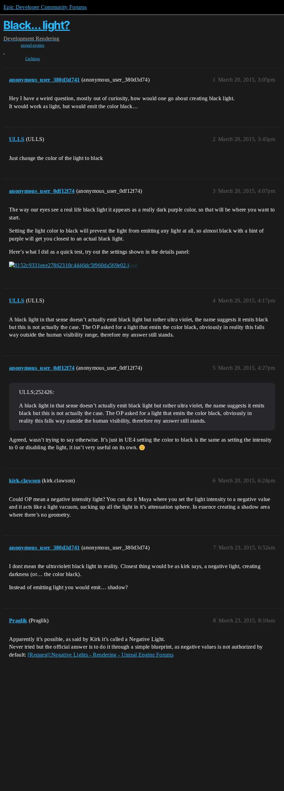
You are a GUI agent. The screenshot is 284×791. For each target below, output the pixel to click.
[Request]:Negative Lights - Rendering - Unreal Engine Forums (101, 655)
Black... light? (36, 25)
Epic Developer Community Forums (45, 7)
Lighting (32, 58)
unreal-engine (32, 45)
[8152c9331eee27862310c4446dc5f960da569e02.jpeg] (73, 265)
